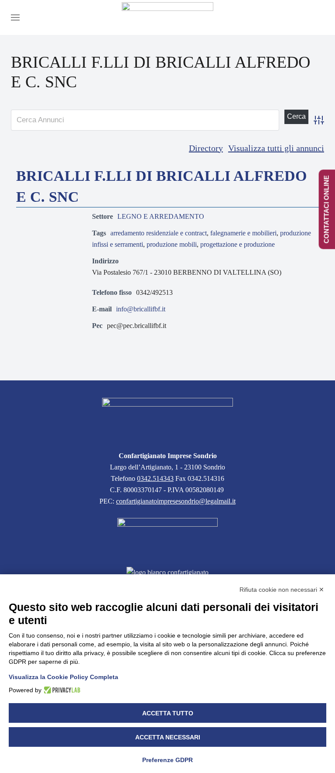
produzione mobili (172, 244)
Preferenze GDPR (167, 759)
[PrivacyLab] (60, 690)
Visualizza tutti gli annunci (276, 148)
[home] (167, 419)
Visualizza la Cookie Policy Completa (63, 676)
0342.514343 (155, 478)
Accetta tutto (167, 713)
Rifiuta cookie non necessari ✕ (281, 589)
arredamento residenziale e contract (158, 233)
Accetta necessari (167, 737)
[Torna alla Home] (167, 17)
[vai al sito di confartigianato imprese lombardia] (167, 537)
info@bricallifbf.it (140, 309)
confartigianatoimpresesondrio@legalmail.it (176, 501)
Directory (206, 148)
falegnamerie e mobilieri (243, 233)
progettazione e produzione (237, 244)
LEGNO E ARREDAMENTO (160, 216)
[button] (15, 17)
